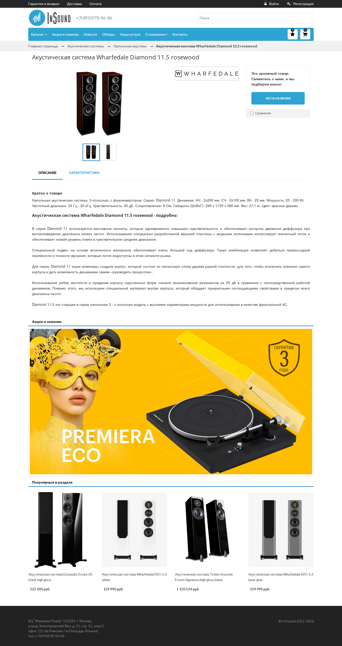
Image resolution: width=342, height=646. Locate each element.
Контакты (180, 34)
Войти (274, 4)
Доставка (74, 4)
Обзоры (108, 34)
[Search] (307, 18)
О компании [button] (155, 34)
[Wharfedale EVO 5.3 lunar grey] (281, 530)
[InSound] (49, 18)
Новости (90, 34)
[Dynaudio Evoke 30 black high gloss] (61, 530)
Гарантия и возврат (44, 4)
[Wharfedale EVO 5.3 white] (134, 530)
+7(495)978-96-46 (94, 18)
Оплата (95, 4)
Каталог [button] (38, 34)
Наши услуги (130, 34)
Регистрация (303, 4)
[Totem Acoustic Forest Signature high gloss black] (207, 530)
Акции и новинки (65, 34)
